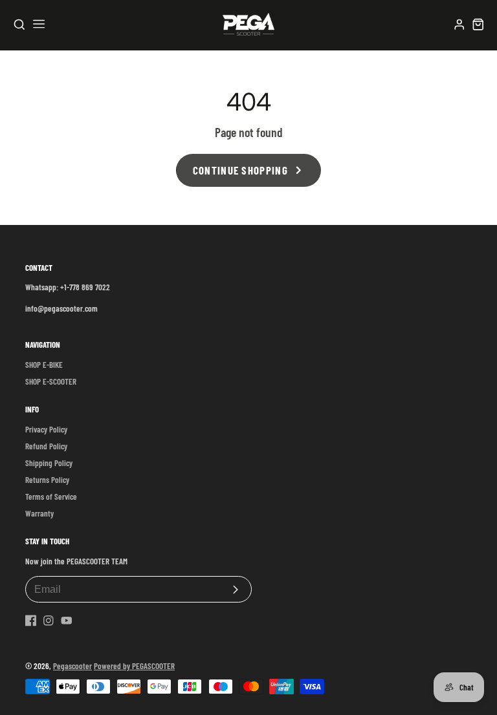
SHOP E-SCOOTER (50, 381)
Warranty (39, 513)
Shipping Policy (48, 463)
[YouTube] (66, 620)
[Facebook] (31, 620)
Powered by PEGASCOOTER (134, 666)
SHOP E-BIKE (44, 364)
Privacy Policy (46, 429)
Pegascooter (72, 666)
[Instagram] (48, 620)
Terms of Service (51, 496)
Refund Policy (46, 446)
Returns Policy (47, 480)
